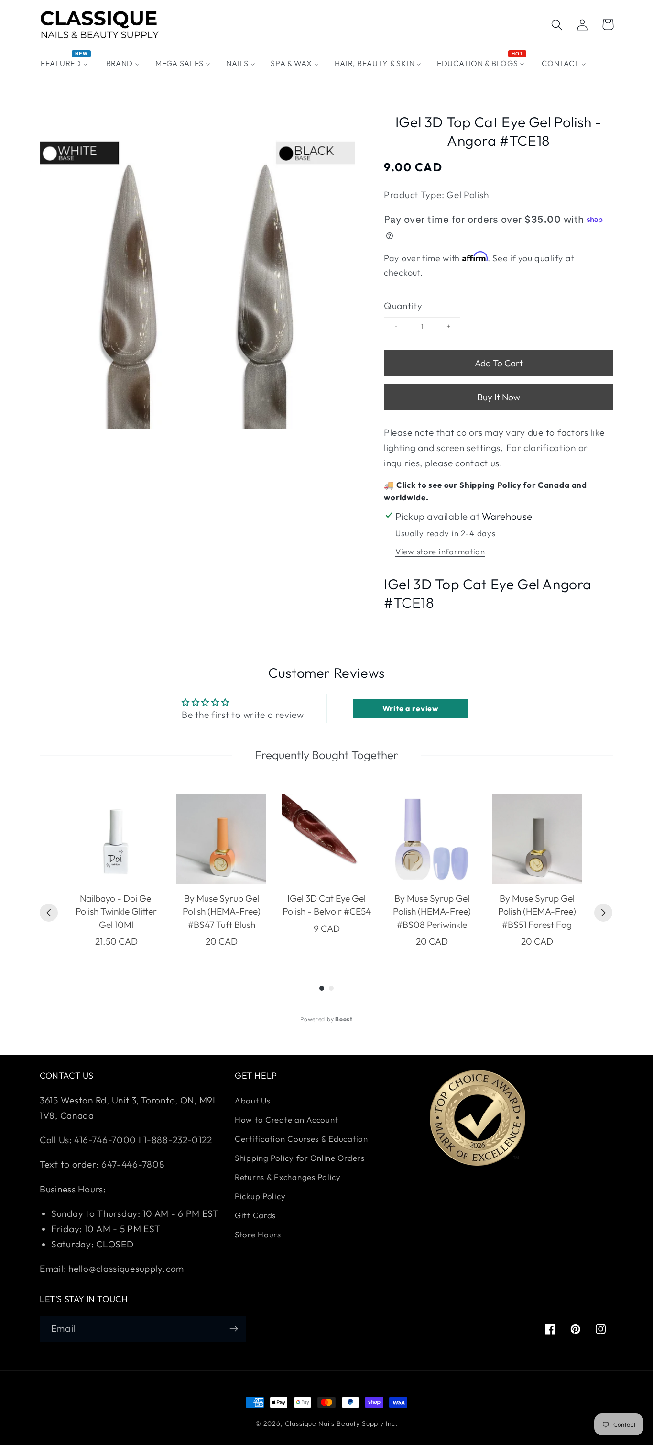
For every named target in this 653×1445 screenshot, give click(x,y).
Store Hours (258, 1234)
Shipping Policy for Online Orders (300, 1158)
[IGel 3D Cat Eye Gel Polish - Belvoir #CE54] (326, 839)
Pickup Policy (260, 1196)
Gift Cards (255, 1215)
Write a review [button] (410, 708)
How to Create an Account (286, 1119)
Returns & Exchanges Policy (288, 1177)
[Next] (603, 913)
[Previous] (49, 913)
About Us (253, 1100)
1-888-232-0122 (176, 1140)
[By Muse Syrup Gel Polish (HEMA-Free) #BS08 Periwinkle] (432, 839)
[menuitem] (65, 63)
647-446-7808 (133, 1164)
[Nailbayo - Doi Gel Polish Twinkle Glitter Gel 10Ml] (116, 839)
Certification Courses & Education (301, 1139)
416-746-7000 (105, 1140)
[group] (116, 871)
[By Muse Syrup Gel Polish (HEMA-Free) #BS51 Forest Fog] (537, 839)
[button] (557, 24)
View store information (440, 551)
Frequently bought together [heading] (326, 755)
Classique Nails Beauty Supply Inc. (341, 1423)
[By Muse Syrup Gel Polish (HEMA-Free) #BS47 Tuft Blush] (221, 839)
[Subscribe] (233, 1329)
